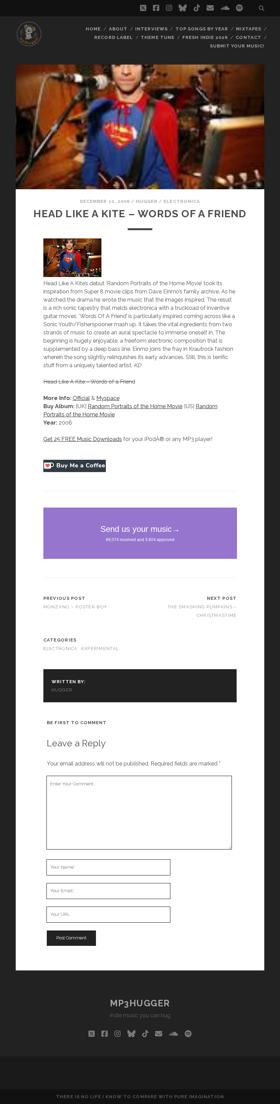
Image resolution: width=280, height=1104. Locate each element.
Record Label (113, 37)
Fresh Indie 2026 (205, 37)
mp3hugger (140, 1003)
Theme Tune (157, 37)
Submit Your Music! (237, 46)
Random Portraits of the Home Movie (135, 406)
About (118, 28)
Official (81, 398)
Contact (248, 37)
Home (93, 28)
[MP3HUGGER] (29, 44)
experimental (100, 648)
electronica (182, 201)
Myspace (108, 398)
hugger (146, 201)
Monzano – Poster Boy (75, 606)
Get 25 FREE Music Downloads (82, 439)
